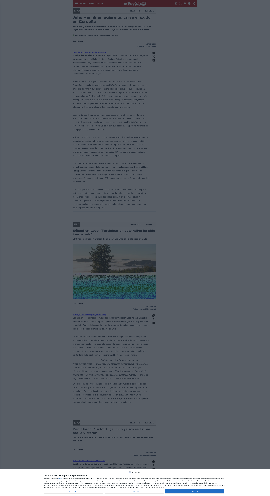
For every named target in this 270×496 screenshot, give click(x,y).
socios (60, 478)
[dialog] (135, 482)
